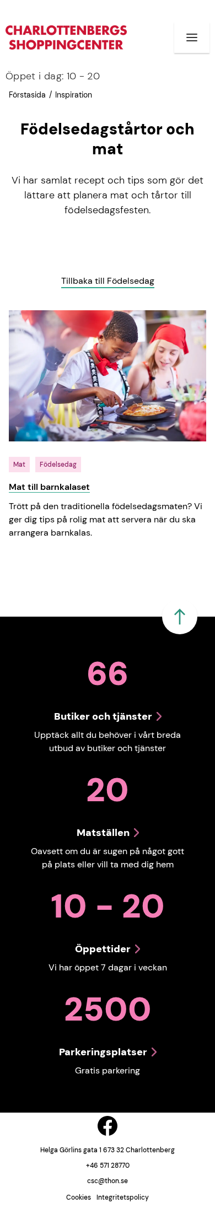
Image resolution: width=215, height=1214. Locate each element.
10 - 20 (53, 76)
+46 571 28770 (108, 1165)
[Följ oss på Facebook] (107, 1126)
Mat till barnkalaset (49, 487)
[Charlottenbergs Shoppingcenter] (66, 37)
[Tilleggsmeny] (191, 37)
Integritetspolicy (122, 1197)
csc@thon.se (107, 1181)
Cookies (78, 1197)
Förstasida (27, 95)
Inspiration (73, 95)
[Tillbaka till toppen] (179, 616)
